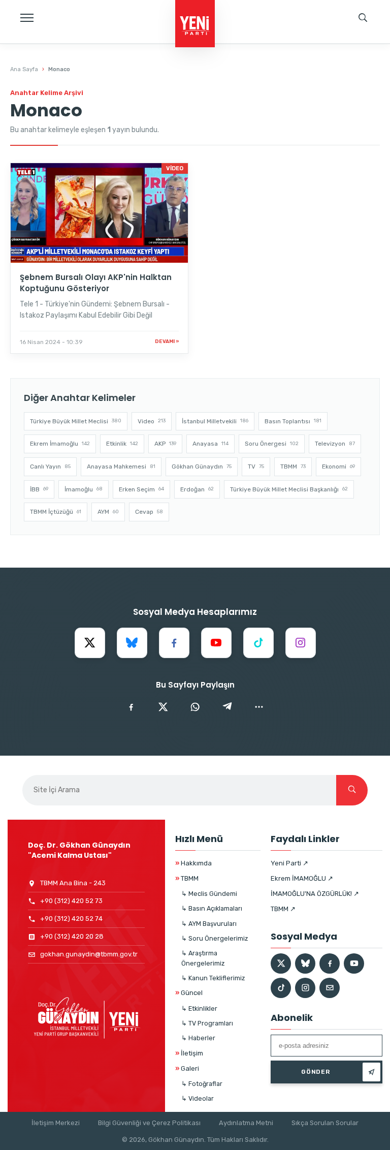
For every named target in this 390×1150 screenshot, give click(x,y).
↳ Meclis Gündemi (209, 893)
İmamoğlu (83, 489)
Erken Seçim (141, 489)
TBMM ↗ (283, 909)
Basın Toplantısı (293, 421)
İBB (39, 489)
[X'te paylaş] (163, 707)
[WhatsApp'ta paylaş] (195, 707)
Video (152, 421)
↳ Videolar (197, 1098)
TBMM (293, 466)
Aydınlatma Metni (246, 1123)
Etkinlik (122, 443)
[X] (90, 643)
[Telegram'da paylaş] (227, 707)
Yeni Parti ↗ (289, 863)
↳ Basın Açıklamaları (211, 908)
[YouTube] (216, 643)
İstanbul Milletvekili (215, 421)
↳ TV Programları (207, 1023)
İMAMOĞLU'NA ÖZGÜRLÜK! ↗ (315, 893)
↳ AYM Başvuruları (209, 923)
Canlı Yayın (50, 466)
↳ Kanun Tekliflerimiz (213, 978)
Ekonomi (338, 466)
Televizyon (335, 443)
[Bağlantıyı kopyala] (259, 707)
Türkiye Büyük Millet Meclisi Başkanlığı (289, 489)
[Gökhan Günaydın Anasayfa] (195, 24)
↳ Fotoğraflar (201, 1083)
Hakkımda (193, 863)
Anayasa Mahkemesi (121, 466)
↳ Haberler (198, 1038)
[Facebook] (174, 643)
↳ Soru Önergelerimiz (214, 938)
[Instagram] (300, 643)
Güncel (189, 993)
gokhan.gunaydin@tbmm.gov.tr (89, 954)
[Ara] (352, 790)
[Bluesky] (132, 643)
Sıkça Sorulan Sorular (325, 1123)
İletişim (189, 1053)
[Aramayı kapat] (372, 53)
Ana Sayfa (24, 69)
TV (256, 466)
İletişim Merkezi (55, 1123)
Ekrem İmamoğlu (60, 443)
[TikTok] (258, 643)
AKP (165, 443)
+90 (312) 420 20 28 (72, 936)
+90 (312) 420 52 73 (71, 901)
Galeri (187, 1068)
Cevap (149, 511)
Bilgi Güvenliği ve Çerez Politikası (149, 1123)
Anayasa (210, 443)
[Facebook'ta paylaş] (131, 707)
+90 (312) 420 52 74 (71, 918)
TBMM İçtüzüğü (55, 511)
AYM (108, 511)
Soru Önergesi (272, 443)
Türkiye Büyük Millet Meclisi (75, 421)
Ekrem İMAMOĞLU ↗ (302, 878)
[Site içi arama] (363, 18)
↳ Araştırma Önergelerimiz (202, 958)
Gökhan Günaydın (202, 466)
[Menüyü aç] (27, 18)
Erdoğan (197, 489)
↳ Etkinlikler (199, 1008)
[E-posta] (329, 988)
